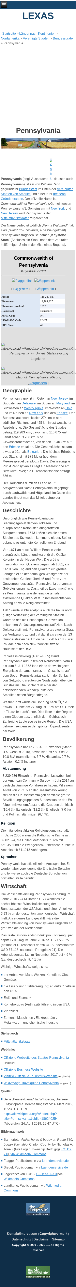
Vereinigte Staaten (36, 38)
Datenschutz (21, 1239)
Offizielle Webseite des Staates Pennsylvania (36, 1057)
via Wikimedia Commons (28, 1154)
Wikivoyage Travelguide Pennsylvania (31, 1083)
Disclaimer (41, 1239)
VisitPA (31, 1076)
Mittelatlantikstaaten (15, 218)
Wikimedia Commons (19, 1179)
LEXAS (38, 15)
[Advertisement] (38, 86)
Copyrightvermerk (53, 1233)
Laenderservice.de (55, 1160)
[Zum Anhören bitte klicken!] (51, 178)
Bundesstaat (28, 189)
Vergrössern (38, 383)
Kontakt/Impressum (22, 1233)
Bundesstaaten (64, 38)
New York (58, 208)
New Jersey (9, 213)
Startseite (9, 33)
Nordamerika (10, 38)
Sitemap (58, 1239)
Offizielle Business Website (23, 1069)
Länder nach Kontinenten (37, 33)
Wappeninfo (45, 289)
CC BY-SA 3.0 (46, 1174)
